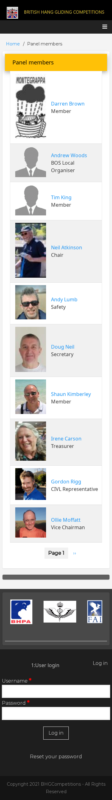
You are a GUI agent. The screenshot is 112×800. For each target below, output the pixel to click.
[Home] (56, 12)
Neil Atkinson (66, 247)
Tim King (61, 197)
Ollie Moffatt (66, 519)
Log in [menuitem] (100, 663)
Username (15, 681)
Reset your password (56, 757)
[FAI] (95, 611)
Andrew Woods (69, 155)
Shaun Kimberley (71, 394)
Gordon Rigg (66, 481)
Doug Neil (62, 346)
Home (13, 44)
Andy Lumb (64, 299)
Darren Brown (68, 103)
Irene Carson (66, 438)
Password (14, 703)
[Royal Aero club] (60, 612)
